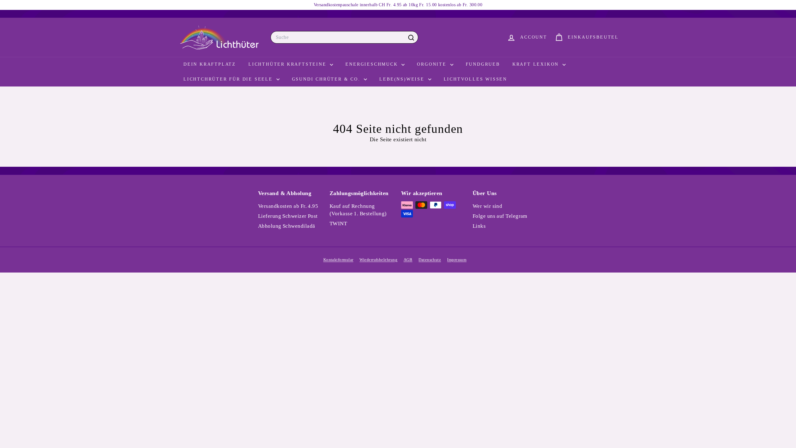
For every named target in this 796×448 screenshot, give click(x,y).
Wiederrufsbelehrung (378, 259)
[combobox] (344, 37)
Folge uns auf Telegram (500, 216)
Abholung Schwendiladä (286, 226)
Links (479, 226)
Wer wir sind (487, 206)
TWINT (338, 223)
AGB (408, 259)
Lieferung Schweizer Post (288, 216)
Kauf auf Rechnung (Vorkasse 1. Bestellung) (358, 210)
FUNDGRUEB (483, 64)
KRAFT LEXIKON (536, 64)
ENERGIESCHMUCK (372, 64)
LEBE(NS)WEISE (402, 79)
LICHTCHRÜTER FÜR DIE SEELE (229, 79)
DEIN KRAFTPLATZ (209, 64)
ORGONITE (432, 64)
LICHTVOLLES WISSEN (475, 79)
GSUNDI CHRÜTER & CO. (327, 79)
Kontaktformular (338, 259)
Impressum (456, 259)
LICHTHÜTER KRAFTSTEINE (288, 64)
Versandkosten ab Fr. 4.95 (288, 206)
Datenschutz (430, 259)
